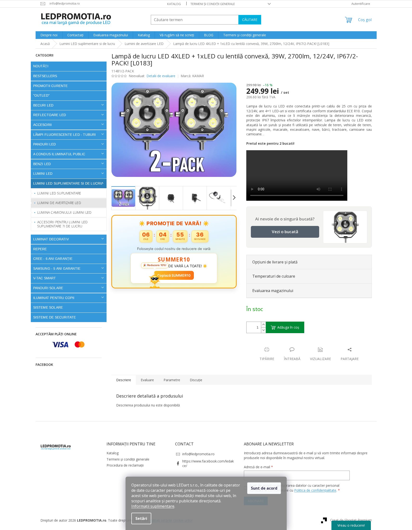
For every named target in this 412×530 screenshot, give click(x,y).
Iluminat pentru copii (54, 298)
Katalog (174, 4)
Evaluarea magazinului (272, 290)
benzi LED (42, 164)
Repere (40, 249)
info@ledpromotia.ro (198, 454)
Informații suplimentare (152, 506)
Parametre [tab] (172, 380)
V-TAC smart (44, 278)
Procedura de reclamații (125, 465)
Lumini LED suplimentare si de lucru (68, 183)
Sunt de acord (264, 488)
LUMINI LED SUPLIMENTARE (59, 193)
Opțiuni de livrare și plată (275, 262)
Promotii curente (50, 86)
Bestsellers (45, 76)
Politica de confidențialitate (315, 490)
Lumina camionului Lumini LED (64, 212)
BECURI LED (43, 105)
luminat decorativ (51, 239)
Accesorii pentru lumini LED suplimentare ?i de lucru (62, 224)
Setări (141, 518)
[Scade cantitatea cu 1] (263, 330)
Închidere (282, 344)
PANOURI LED (44, 144)
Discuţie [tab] (196, 380)
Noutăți (40, 66)
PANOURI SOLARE (48, 288)
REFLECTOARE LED (49, 115)
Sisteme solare (48, 307)
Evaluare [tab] (147, 380)
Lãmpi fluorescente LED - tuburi (64, 135)
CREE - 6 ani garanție (53, 259)
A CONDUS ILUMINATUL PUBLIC (59, 154)
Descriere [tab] (123, 380)
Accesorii (42, 125)
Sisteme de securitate (54, 317)
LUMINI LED (43, 173)
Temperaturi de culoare (273, 276)
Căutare (249, 19)
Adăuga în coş (288, 327)
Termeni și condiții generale (212, 4)
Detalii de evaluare (160, 76)
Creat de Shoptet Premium (351, 520)
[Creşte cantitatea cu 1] (263, 324)
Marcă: (192, 76)
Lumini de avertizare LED (59, 202)
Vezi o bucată (285, 231)
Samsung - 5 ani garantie (57, 268)
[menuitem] (49, 35)
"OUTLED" (41, 95)
